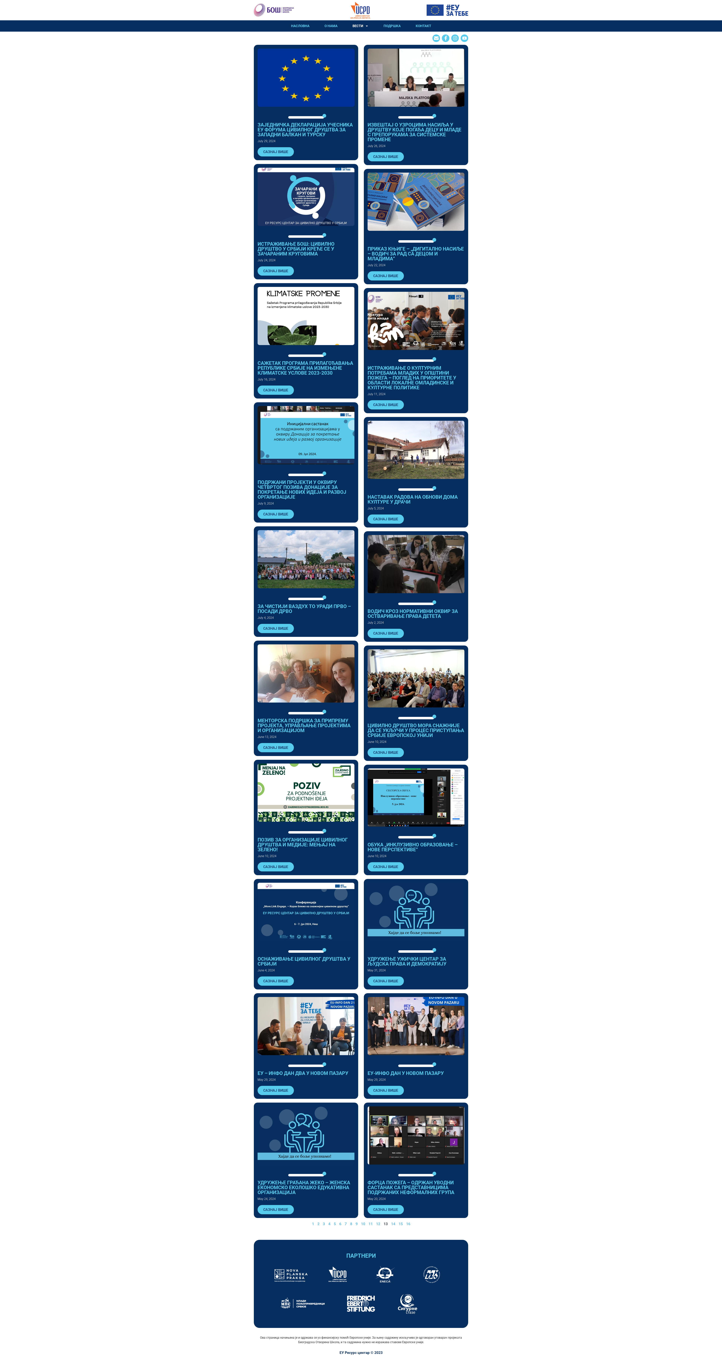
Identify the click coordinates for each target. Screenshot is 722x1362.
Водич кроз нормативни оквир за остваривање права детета (413, 613)
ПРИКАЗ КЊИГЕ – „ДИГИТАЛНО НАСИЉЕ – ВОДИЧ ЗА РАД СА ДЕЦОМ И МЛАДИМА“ (416, 253)
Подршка (392, 26)
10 (363, 1224)
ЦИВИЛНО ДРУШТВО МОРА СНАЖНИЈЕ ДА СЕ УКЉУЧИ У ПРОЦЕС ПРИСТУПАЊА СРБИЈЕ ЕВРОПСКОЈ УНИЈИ (416, 730)
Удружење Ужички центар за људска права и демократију (407, 961)
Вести (358, 26)
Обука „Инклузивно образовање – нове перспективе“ (413, 847)
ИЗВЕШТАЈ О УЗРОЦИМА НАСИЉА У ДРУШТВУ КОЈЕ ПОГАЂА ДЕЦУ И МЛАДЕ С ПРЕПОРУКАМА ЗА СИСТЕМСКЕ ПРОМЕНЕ (414, 132)
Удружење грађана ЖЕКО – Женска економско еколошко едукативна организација (304, 1187)
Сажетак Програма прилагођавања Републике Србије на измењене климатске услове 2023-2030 (305, 368)
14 (393, 1224)
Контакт (423, 26)
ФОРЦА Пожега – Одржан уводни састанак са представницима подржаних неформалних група (411, 1187)
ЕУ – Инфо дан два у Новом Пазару (303, 1073)
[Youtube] (464, 38)
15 (401, 1224)
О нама (331, 26)
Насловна (300, 26)
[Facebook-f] (445, 38)
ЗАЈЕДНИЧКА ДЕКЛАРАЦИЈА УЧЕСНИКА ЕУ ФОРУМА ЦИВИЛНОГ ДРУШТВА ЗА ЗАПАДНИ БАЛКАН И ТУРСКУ (305, 129)
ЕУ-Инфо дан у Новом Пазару (406, 1073)
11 (371, 1224)
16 (408, 1224)
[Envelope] (436, 38)
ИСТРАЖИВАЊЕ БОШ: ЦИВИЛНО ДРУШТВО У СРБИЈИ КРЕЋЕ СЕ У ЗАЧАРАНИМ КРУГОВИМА (296, 249)
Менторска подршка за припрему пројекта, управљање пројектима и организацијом (304, 725)
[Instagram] (455, 38)
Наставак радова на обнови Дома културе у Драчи (413, 499)
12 (378, 1224)
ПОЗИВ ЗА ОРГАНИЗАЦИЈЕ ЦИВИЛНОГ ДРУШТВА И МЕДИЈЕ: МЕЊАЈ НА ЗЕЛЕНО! (303, 844)
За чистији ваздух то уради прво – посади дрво (304, 609)
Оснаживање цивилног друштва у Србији (304, 961)
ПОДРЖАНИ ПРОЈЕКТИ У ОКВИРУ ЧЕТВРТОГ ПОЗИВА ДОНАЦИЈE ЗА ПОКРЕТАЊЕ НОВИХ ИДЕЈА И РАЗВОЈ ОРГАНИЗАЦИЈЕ (302, 489)
